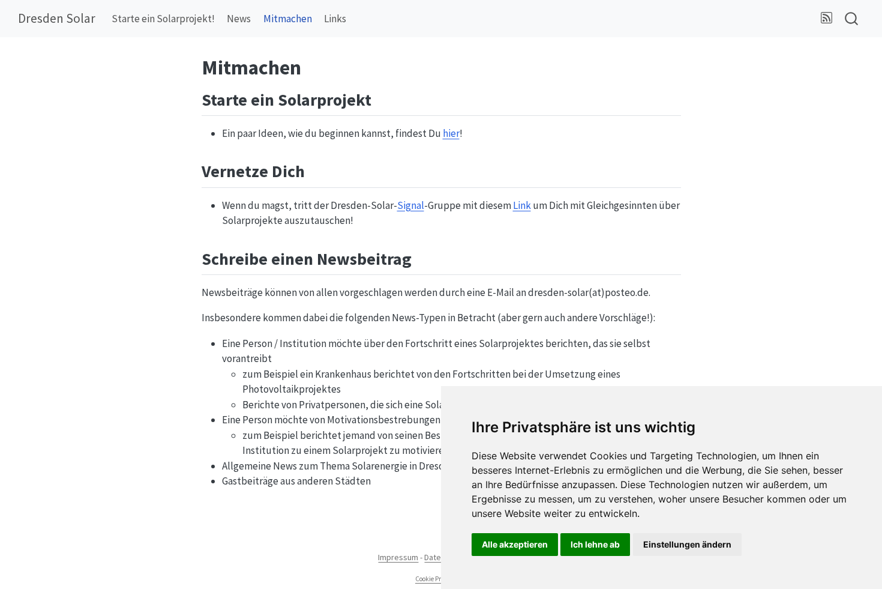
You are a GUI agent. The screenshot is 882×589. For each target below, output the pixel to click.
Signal (410, 205)
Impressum (398, 557)
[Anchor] (383, 98)
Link (522, 205)
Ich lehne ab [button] (595, 544)
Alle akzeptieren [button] (515, 544)
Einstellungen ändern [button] (687, 544)
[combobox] (852, 19)
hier (451, 133)
